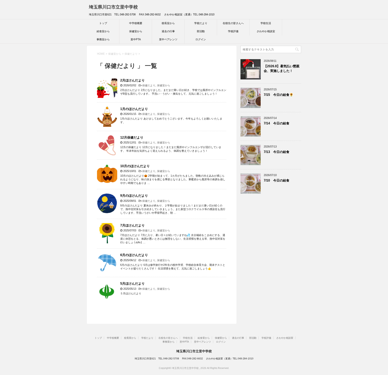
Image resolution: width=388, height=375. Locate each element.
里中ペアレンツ (168, 39)
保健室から (135, 31)
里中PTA (136, 39)
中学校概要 (135, 23)
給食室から (103, 31)
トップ (103, 23)
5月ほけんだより (132, 283)
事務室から (103, 39)
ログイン (200, 39)
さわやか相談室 (266, 31)
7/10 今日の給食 (276, 180)
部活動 (201, 31)
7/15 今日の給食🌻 (278, 94)
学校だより (200, 23)
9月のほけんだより (134, 195)
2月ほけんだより (132, 80)
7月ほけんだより (132, 225)
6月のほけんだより (134, 255)
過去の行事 (168, 31)
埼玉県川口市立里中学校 (113, 7)
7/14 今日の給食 (276, 123)
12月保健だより (131, 137)
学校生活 (265, 23)
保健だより (148, 85)
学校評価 (233, 31)
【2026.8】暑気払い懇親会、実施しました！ (281, 68)
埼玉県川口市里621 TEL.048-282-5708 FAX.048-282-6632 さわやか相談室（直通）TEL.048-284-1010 (194, 358)
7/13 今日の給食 (276, 152)
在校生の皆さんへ (233, 23)
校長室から (168, 23)
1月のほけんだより (134, 109)
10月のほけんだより (135, 166)
